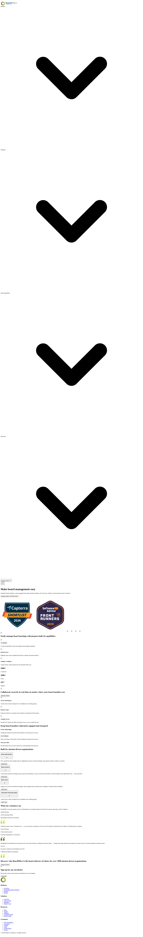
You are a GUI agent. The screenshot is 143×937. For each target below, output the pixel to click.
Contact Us (7, 924)
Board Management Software (11, 890)
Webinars (6, 913)
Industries (6, 902)
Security (6, 891)
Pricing (6, 893)
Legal (5, 927)
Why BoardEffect (8, 922)
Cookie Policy (7, 928)
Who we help (7, 900)
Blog (5, 910)
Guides (6, 911)
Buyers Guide (7, 916)
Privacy (6, 930)
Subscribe (3, 876)
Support (6, 925)
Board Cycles (7, 903)
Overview (6, 888)
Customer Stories (8, 914)
